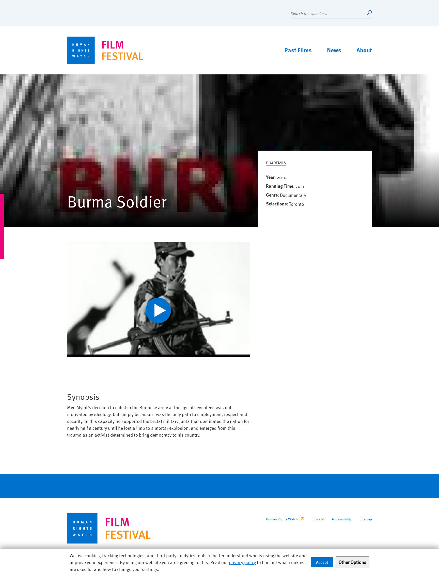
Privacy (318, 519)
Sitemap (365, 519)
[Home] (105, 50)
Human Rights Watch (282, 519)
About (364, 49)
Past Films (298, 49)
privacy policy (242, 562)
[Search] (369, 12)
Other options (352, 562)
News (334, 49)
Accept (322, 562)
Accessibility (341, 519)
